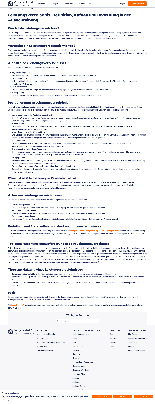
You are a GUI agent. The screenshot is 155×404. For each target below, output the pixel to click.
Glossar (11, 9)
